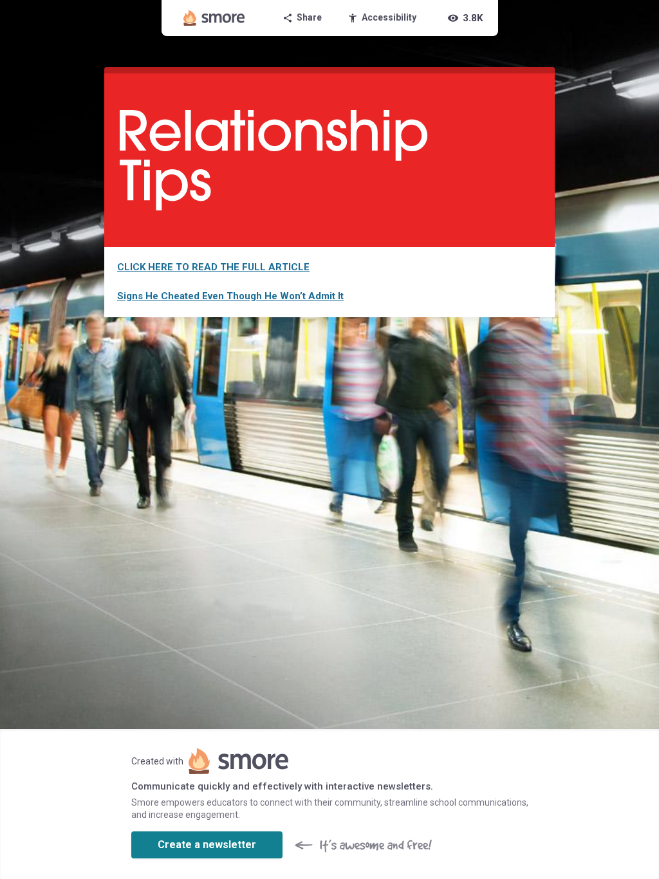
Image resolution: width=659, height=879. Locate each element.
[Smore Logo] (214, 18)
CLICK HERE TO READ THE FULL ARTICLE (213, 267)
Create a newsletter (207, 844)
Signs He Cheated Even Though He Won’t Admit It (230, 296)
